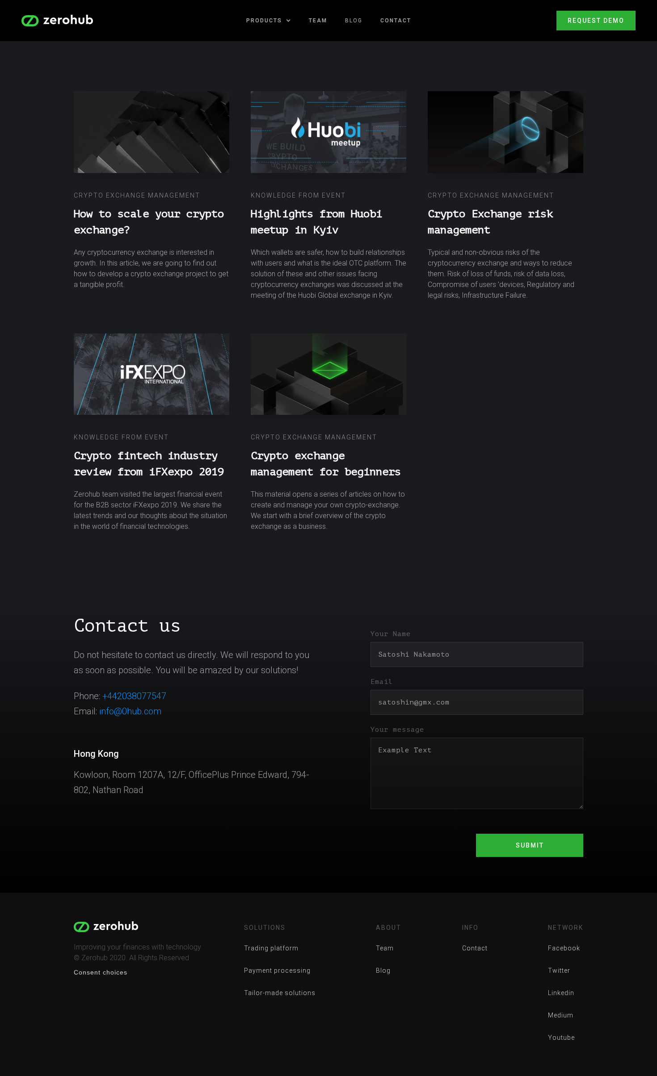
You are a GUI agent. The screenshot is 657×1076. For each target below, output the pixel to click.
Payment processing (277, 970)
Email (382, 682)
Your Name (391, 634)
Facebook (564, 948)
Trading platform (271, 948)
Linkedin (561, 992)
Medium (560, 1015)
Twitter (559, 970)
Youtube (561, 1037)
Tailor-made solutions (280, 992)
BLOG (353, 20)
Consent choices (100, 972)
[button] (268, 20)
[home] (57, 21)
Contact (395, 20)
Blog (383, 970)
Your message (397, 730)
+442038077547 (134, 696)
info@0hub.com (130, 711)
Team (318, 20)
